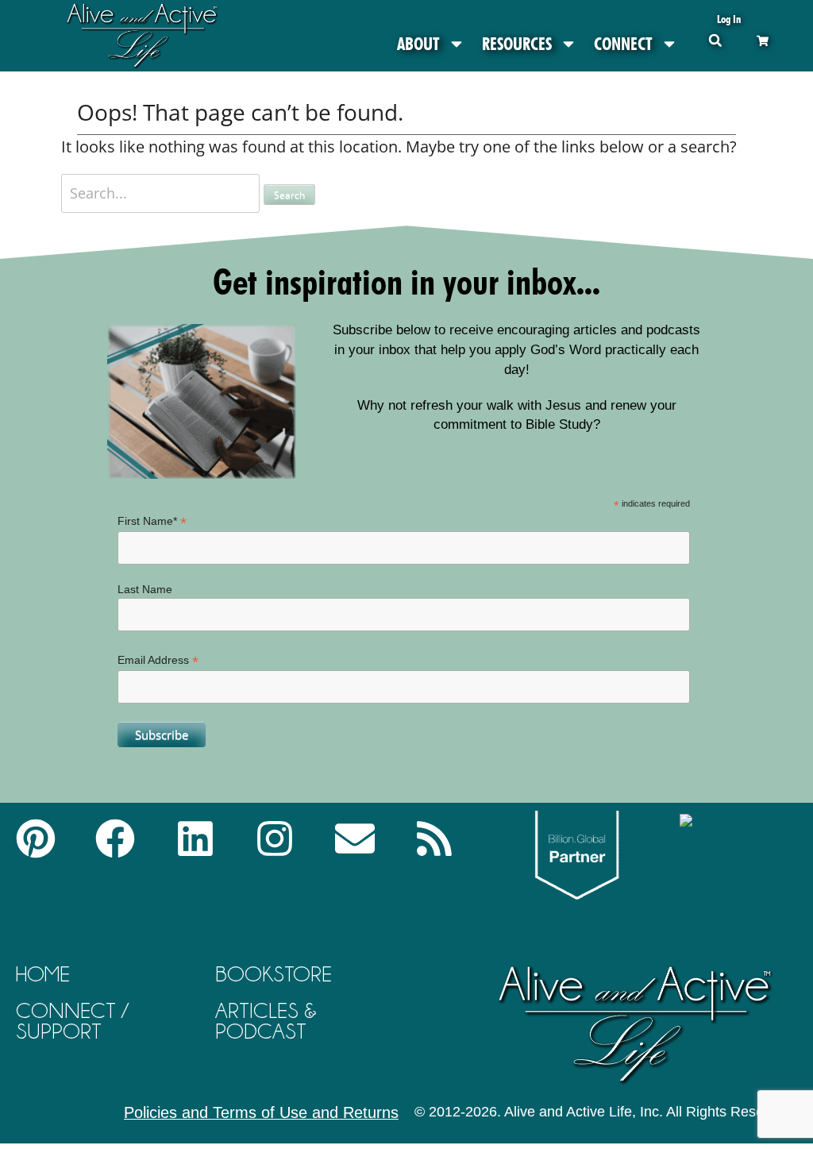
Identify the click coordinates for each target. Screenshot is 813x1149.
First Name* (152, 521)
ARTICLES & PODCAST (266, 1021)
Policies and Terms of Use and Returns (261, 1112)
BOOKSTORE (273, 973)
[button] (715, 40)
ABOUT (418, 43)
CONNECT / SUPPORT (72, 1021)
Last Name (145, 589)
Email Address (158, 660)
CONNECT (623, 43)
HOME (43, 973)
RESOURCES (517, 43)
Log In (729, 18)
